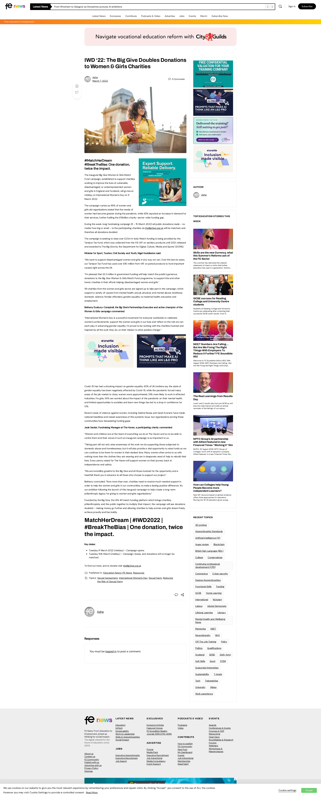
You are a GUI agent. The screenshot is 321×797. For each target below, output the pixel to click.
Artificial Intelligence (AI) (207, 537)
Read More (92, 792)
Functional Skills (203, 586)
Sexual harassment (107, 577)
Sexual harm (155, 577)
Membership (184, 761)
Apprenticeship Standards (209, 531)
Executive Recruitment (127, 758)
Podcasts (182, 725)
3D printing (201, 524)
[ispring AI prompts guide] (161, 365)
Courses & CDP (216, 731)
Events (192, 16)
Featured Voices (155, 728)
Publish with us (91, 762)
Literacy (222, 612)
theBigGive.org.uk (154, 228)
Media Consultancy (156, 761)
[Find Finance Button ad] (213, 130)
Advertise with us (93, 765)
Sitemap (88, 771)
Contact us (89, 756)
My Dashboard (185, 752)
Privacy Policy (91, 768)
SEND (212, 654)
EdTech (119, 728)
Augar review (202, 544)
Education (120, 725)
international (201, 599)
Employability (122, 731)
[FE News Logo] (15, 6)
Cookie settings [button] (287, 790)
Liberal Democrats (216, 606)
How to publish (185, 743)
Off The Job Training (205, 641)
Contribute (131, 16)
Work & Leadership (125, 734)
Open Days (214, 737)
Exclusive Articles (155, 725)
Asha (95, 77)
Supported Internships (207, 667)
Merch (203, 16)
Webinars (213, 745)
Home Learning (214, 592)
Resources (138, 572)
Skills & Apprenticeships (128, 737)
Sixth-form (225, 654)
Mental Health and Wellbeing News (210, 621)
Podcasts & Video (150, 16)
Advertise (170, 16)
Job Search (121, 761)
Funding (220, 586)
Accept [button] (309, 790)
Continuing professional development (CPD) (207, 565)
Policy (224, 641)
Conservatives (215, 557)
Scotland (199, 654)
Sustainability (202, 674)
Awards (212, 725)
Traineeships (211, 680)
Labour (199, 606)
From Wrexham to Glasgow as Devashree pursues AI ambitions (88, 6)
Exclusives (115, 16)
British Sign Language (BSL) (209, 550)
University (200, 687)
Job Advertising (154, 758)
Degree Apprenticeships (208, 580)
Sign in (291, 6)
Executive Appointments (128, 755)
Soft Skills (200, 661)
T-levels (218, 674)
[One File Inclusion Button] (108, 365)
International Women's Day (133, 577)
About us (88, 753)
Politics (198, 648)
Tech (197, 680)
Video (181, 728)
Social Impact (122, 739)
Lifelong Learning (204, 612)
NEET (213, 628)
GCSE (198, 592)
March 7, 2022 (100, 80)
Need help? (183, 764)
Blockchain (219, 544)
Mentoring (200, 628)
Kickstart (217, 599)
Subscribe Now (219, 16)
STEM (223, 661)
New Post (182, 749)
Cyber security (220, 573)
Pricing (150, 749)
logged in (111, 651)
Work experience (204, 693)
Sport (212, 661)
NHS (217, 635)
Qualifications (214, 648)
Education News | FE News (117, 572)
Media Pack (152, 752)
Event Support (154, 764)
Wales (213, 687)
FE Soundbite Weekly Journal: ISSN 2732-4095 (159, 733)
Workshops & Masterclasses (216, 750)
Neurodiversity (202, 635)
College (199, 557)
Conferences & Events (220, 728)
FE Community (91, 759)
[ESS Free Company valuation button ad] (213, 73)
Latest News (98, 16)
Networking (214, 734)
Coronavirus (201, 573)
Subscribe (307, 6)
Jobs (181, 16)
